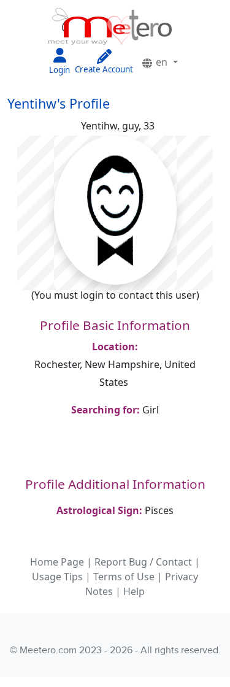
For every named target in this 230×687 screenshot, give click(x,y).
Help (134, 591)
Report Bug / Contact (143, 562)
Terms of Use (124, 576)
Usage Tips (57, 576)
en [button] (161, 62)
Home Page (57, 562)
